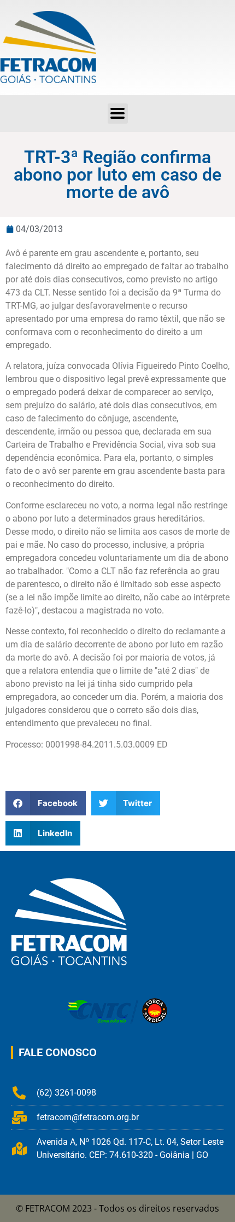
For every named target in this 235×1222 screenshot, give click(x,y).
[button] (118, 113)
